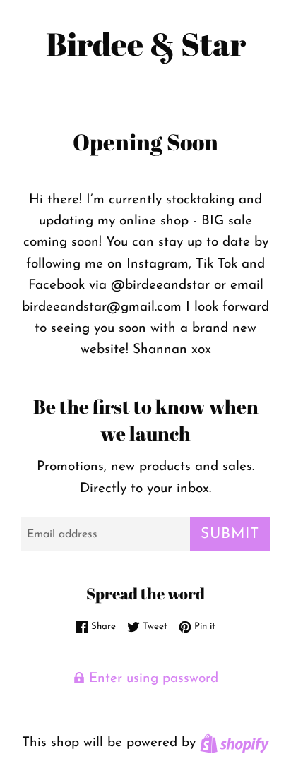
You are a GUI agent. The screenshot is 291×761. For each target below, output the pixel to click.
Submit (230, 534)
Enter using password (151, 678)
